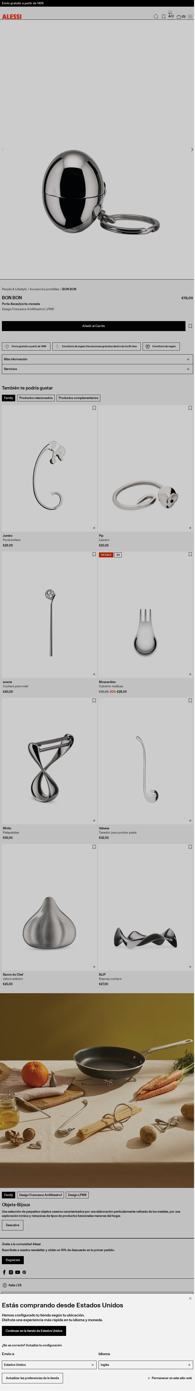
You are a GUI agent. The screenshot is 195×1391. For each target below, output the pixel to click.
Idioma (102, 1354)
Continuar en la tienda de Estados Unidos (34, 1331)
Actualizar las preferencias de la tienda (32, 1378)
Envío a (8, 1354)
